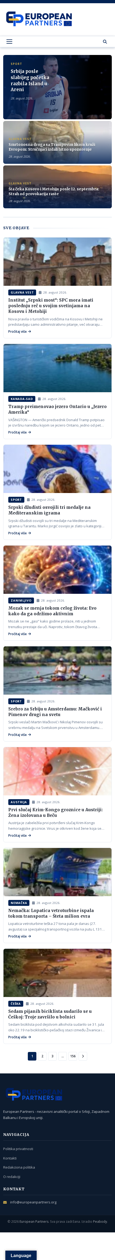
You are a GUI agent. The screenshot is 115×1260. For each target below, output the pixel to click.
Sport (16, 500)
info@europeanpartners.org (33, 1202)
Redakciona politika (19, 1167)
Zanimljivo (21, 600)
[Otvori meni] (9, 41)
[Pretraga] (105, 41)
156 (73, 1056)
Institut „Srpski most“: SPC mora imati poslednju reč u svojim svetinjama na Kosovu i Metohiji (50, 306)
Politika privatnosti (18, 1148)
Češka (16, 1004)
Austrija (19, 802)
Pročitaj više (17, 331)
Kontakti (10, 1158)
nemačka (19, 903)
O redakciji (11, 1176)
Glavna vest (22, 292)
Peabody (100, 1221)
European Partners (34, 1221)
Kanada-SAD (22, 399)
